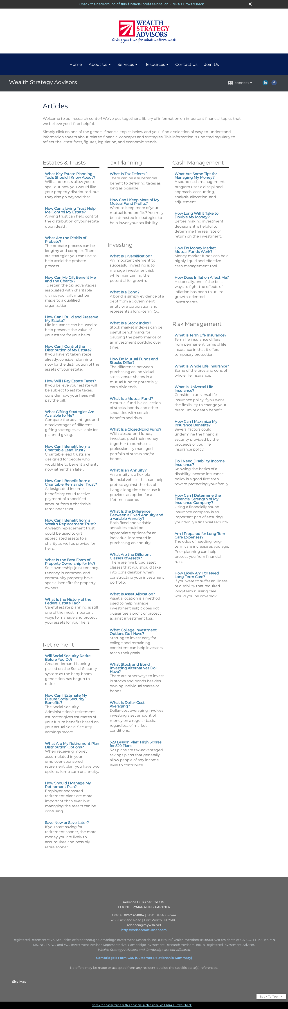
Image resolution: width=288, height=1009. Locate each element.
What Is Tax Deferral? (129, 174)
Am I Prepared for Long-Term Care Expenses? (201, 535)
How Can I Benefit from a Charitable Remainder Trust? (71, 483)
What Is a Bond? (125, 292)
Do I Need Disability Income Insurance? (200, 463)
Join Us (211, 64)
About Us (98, 64)
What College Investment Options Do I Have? (133, 632)
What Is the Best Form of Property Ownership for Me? (70, 562)
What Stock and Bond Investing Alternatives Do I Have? (134, 668)
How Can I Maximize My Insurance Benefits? (196, 423)
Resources (154, 64)
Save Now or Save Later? (67, 822)
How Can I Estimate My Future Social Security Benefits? (66, 699)
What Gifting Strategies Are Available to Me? (69, 414)
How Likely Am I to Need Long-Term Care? (197, 575)
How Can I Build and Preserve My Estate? (71, 319)
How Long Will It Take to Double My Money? (196, 215)
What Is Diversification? (131, 256)
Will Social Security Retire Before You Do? (68, 658)
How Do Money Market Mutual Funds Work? (195, 250)
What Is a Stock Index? (130, 323)
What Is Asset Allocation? (132, 594)
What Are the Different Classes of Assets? (130, 556)
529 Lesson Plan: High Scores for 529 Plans (136, 744)
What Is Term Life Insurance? (200, 335)
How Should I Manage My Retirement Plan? (68, 785)
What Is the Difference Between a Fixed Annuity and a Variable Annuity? (136, 515)
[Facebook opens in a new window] (274, 84)
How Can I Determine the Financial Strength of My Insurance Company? (198, 499)
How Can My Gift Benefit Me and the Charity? (70, 279)
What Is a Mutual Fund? (131, 398)
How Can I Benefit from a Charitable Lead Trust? (67, 448)
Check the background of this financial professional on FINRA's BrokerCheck (141, 4)
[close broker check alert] (250, 4)
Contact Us (186, 64)
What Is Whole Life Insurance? (202, 366)
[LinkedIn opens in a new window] (265, 84)
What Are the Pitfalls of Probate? (65, 240)
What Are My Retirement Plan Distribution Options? (72, 745)
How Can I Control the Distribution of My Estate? (68, 348)
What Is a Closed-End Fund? (135, 429)
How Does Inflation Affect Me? (202, 277)
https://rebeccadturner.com (144, 930)
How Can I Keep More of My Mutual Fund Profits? (134, 202)
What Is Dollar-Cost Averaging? (127, 704)
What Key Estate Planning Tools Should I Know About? (70, 176)
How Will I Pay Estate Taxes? (70, 381)
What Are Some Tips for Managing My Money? (196, 176)
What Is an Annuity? (128, 470)
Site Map (19, 982)
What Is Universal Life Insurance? (194, 389)
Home (75, 64)
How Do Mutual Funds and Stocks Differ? (134, 361)
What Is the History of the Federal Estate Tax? (68, 601)
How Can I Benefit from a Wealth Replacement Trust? (70, 522)
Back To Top (269, 996)
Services (125, 64)
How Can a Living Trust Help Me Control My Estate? (70, 210)
